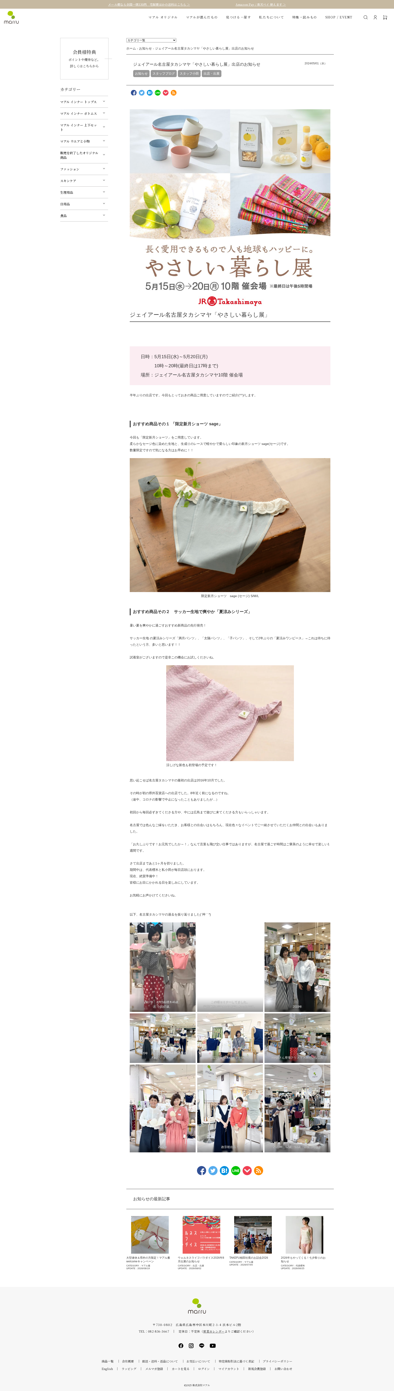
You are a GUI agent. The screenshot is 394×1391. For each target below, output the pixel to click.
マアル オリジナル (163, 17)
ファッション (69, 169)
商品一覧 (108, 1361)
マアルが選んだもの (202, 17)
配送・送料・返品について (160, 1361)
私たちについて (271, 17)
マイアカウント (228, 1369)
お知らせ (141, 73)
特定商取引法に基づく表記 (236, 1361)
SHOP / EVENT (339, 17)
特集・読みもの (304, 17)
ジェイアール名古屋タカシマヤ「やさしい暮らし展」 (200, 314)
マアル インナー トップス (78, 101)
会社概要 (128, 1361)
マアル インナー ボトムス (78, 113)
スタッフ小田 (189, 73)
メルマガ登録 (154, 1369)
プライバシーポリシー (277, 1361)
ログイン (204, 1369)
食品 (63, 215)
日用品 (65, 204)
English (107, 1369)
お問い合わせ (283, 1369)
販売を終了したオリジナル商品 (79, 155)
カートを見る (180, 1369)
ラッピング (129, 1369)
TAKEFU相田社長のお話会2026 (248, 1257)
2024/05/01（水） (316, 63)
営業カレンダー (213, 1331)
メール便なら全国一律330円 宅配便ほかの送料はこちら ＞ (149, 4)
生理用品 (66, 192)
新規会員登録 (257, 1369)
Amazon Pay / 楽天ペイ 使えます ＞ (261, 4)
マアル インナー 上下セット (78, 127)
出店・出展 (212, 73)
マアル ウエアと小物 (75, 141)
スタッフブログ (164, 73)
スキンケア (68, 180)
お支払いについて (198, 1361)
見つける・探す (238, 17)
